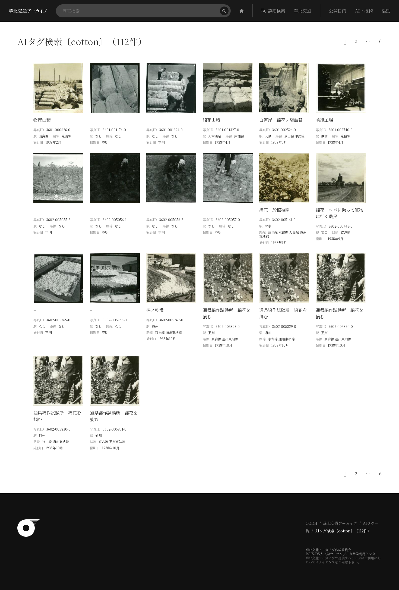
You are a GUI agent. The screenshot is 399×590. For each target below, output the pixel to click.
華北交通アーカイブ (340, 523)
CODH (311, 523)
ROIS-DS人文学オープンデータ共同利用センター (342, 553)
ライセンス (327, 562)
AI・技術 (364, 11)
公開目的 (337, 11)
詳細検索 (276, 11)
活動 (386, 11)
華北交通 (302, 11)
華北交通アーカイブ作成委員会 (328, 549)
